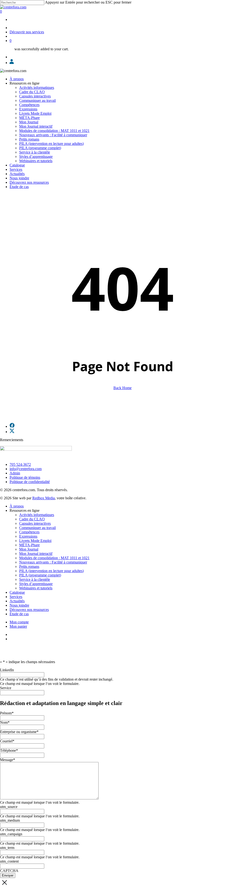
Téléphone (9, 750)
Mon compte (19, 622)
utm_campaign (11, 834)
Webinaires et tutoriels (35, 588)
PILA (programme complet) (40, 575)
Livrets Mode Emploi (35, 541)
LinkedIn (7, 670)
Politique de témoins (25, 477)
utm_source (8, 807)
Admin (15, 473)
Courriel (7, 741)
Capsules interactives (35, 523)
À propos (17, 506)
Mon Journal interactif (35, 554)
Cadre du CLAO (32, 519)
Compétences (29, 532)
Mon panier (18, 626)
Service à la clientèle (34, 579)
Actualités (17, 601)
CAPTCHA (9, 871)
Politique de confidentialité (30, 482)
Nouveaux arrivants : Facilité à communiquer (53, 562)
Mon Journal (28, 549)
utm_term (7, 848)
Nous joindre (19, 605)
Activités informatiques (36, 515)
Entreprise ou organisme (19, 732)
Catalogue (17, 592)
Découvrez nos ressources (29, 610)
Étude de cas (19, 614)
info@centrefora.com (26, 469)
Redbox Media (43, 498)
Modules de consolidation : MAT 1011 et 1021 (54, 558)
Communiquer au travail (37, 528)
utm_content (9, 861)
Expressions (28, 536)
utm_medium (10, 820)
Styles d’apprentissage (36, 584)
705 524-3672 (20, 464)
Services (16, 597)
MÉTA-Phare (29, 545)
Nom (5, 722)
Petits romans (29, 566)
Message (7, 760)
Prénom (7, 713)
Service (5, 688)
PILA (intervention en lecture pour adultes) (51, 571)
